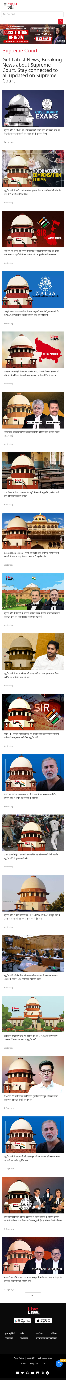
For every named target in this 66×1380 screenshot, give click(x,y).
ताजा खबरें (9, 1338)
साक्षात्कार (24, 1338)
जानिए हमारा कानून (43, 1338)
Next (33, 1295)
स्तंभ (22, 1333)
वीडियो (54, 1338)
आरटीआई (40, 1333)
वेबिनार (54, 1333)
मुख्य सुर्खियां (10, 1333)
